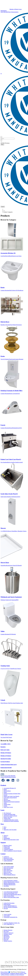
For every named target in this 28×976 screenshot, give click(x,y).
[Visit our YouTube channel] (8, 782)
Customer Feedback (8, 849)
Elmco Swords (7, 872)
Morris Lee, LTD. (8, 873)
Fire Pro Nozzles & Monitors (10, 907)
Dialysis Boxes (7, 790)
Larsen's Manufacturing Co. (10, 905)
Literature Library (8, 934)
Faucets (5, 795)
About (2, 832)
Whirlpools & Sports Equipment (11, 821)
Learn (2, 810)
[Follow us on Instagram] (17, 782)
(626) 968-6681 (4, 12)
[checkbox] (14, 141)
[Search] (1, 140)
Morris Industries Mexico (9, 874)
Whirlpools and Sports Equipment (12, 801)
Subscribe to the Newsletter (10, 829)
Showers (6, 799)
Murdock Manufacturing (9, 883)
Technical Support (11, 777)
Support (3, 842)
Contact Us (6, 856)
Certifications (7, 848)
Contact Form (4, 777)
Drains (5, 792)
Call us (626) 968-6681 (9, 775)
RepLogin (6, 939)
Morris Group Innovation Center (11, 839)
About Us (6, 835)
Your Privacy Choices (16, 972)
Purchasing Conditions (9, 973)
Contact (3, 854)
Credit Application (8, 860)
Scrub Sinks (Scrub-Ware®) (10, 797)
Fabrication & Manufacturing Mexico (12, 894)
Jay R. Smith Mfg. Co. (9, 924)
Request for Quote (8, 858)
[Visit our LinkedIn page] (12, 782)
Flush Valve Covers (8, 807)
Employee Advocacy (8, 932)
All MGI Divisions (5, 143)
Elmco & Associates (8, 868)
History (5, 837)
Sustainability (7, 838)
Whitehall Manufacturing (9, 884)
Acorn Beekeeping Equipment (11, 891)
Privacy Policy (4, 972)
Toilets (5, 803)
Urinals (5, 805)
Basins (5, 789)
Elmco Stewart (7, 869)
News (2, 824)
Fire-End (6, 908)
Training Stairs (7, 804)
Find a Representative (9, 859)
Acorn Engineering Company (11, 880)
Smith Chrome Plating (9, 896)
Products (3, 785)
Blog (5, 828)
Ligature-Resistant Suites (9, 814)
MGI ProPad (7, 937)
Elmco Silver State (8, 870)
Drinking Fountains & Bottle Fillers (12, 793)
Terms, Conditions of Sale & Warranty (13, 850)
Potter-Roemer (7, 904)
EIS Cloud (6, 931)
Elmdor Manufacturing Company (11, 882)
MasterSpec (6, 935)
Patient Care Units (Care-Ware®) (11, 796)
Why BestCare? (7, 813)
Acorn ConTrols (7, 914)
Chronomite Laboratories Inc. (10, 917)
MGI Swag (6, 938)
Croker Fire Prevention (9, 903)
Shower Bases (7, 800)
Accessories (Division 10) (10, 788)
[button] (1, 73)
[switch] (1, 141)
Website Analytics (8, 941)
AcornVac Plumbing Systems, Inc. (12, 922)
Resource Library (8, 845)
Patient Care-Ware (8, 817)
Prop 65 (4, 974)
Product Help (7, 846)
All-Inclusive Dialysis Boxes (10, 815)
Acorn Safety (7, 915)
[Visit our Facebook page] (3, 782)
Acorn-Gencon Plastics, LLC (10, 893)
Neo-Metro (6, 886)
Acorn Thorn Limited (9, 866)
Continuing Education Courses (11, 819)
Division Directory (8, 930)
